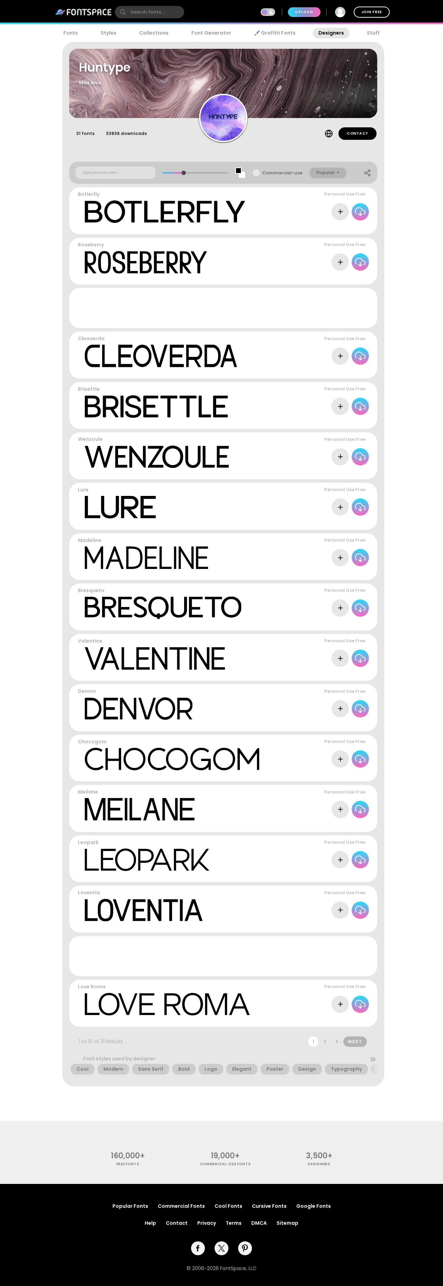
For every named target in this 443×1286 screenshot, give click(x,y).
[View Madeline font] (146, 557)
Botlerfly (89, 194)
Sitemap (287, 1223)
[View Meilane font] (140, 809)
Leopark (88, 842)
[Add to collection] (340, 211)
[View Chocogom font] (172, 759)
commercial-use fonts (225, 1164)
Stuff (373, 32)
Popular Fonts (130, 1206)
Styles (108, 32)
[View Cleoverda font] (161, 356)
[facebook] (198, 1248)
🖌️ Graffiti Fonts (275, 32)
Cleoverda (91, 338)
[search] (149, 12)
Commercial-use (282, 173)
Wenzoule (90, 439)
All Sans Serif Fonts (345, 473)
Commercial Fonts (181, 1206)
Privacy (206, 1223)
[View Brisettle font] (156, 406)
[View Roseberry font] (146, 262)
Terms (234, 1223)
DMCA (259, 1223)
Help (150, 1223)
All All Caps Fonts (347, 227)
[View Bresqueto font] (163, 608)
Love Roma (92, 986)
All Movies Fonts (348, 875)
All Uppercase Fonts (343, 422)
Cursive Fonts (269, 1206)
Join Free (371, 12)
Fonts (70, 32)
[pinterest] (245, 1248)
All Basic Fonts (350, 926)
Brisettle (89, 389)
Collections (154, 32)
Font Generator (211, 32)
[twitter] (221, 1248)
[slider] (183, 173)
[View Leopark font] (147, 860)
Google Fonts (313, 1206)
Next (355, 1041)
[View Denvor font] (138, 708)
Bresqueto (91, 590)
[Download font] (360, 211)
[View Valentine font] (155, 658)
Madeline (89, 540)
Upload (304, 12)
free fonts (127, 1164)
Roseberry (91, 244)
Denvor (87, 691)
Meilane (88, 791)
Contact (357, 133)
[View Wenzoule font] (157, 456)
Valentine (90, 640)
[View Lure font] (120, 507)
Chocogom (92, 741)
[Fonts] (84, 12)
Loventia (89, 892)
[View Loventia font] (143, 910)
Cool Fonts (228, 1206)
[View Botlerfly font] (165, 211)
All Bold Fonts (351, 371)
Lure (83, 489)
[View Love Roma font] (167, 1004)
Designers (331, 32)
